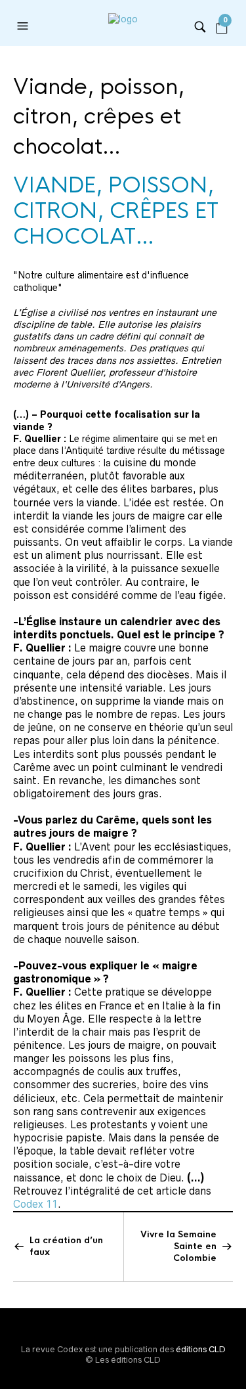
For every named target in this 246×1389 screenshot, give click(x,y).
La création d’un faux (66, 1246)
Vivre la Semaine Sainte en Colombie (178, 1246)
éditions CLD (201, 1349)
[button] (24, 26)
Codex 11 (35, 1204)
